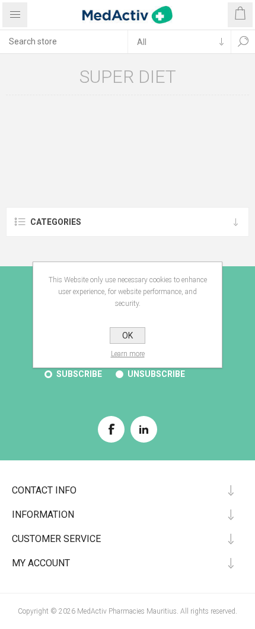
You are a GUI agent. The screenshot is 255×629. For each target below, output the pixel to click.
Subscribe (79, 374)
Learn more (128, 354)
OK (127, 335)
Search (243, 41)
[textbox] (64, 41)
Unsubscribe (156, 374)
